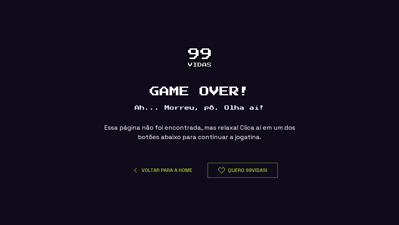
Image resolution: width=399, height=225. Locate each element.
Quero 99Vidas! (247, 170)
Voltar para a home (167, 170)
